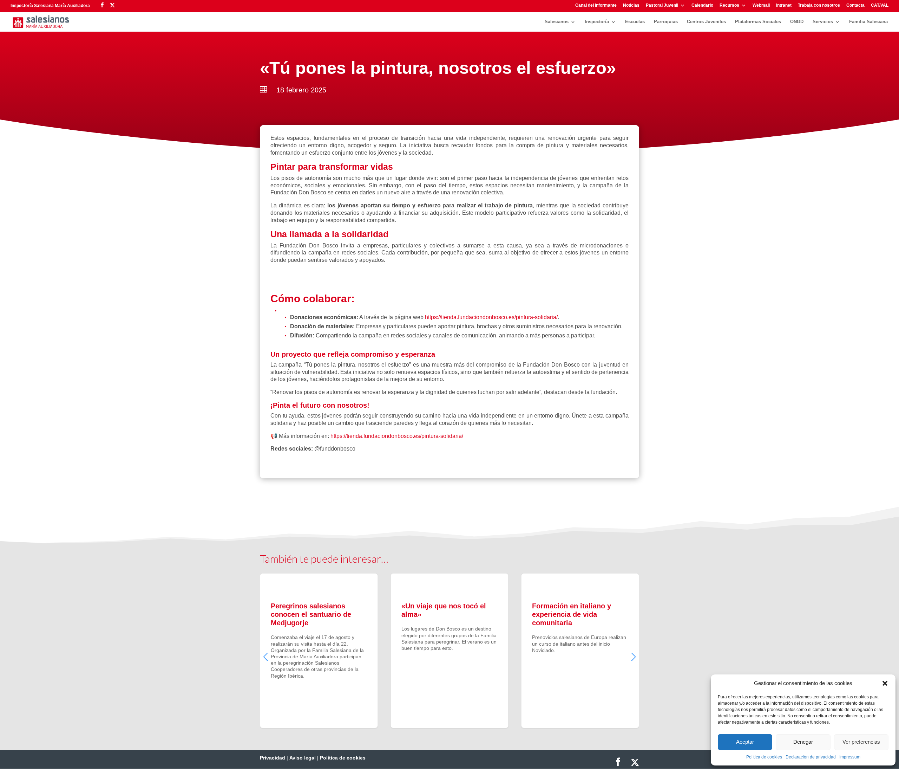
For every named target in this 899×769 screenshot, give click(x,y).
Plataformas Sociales (758, 21)
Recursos (729, 5)
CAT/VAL (879, 5)
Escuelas (635, 21)
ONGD (796, 21)
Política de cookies (764, 757)
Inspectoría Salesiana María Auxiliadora (50, 5)
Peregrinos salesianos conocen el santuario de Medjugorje (319, 651)
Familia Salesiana (868, 21)
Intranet (784, 5)
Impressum (849, 757)
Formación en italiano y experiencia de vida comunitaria (580, 651)
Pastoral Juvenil (662, 5)
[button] (884, 683)
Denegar (803, 742)
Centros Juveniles (706, 21)
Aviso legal (302, 758)
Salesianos (557, 21)
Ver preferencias (861, 742)
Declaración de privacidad (811, 757)
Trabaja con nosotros (819, 5)
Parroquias (666, 21)
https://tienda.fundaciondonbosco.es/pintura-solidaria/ (491, 317)
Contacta (855, 5)
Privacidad (272, 758)
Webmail (761, 5)
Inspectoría (597, 21)
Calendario (702, 5)
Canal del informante (596, 5)
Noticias (631, 5)
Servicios (823, 21)
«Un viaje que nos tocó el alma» (449, 651)
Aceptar (745, 742)
